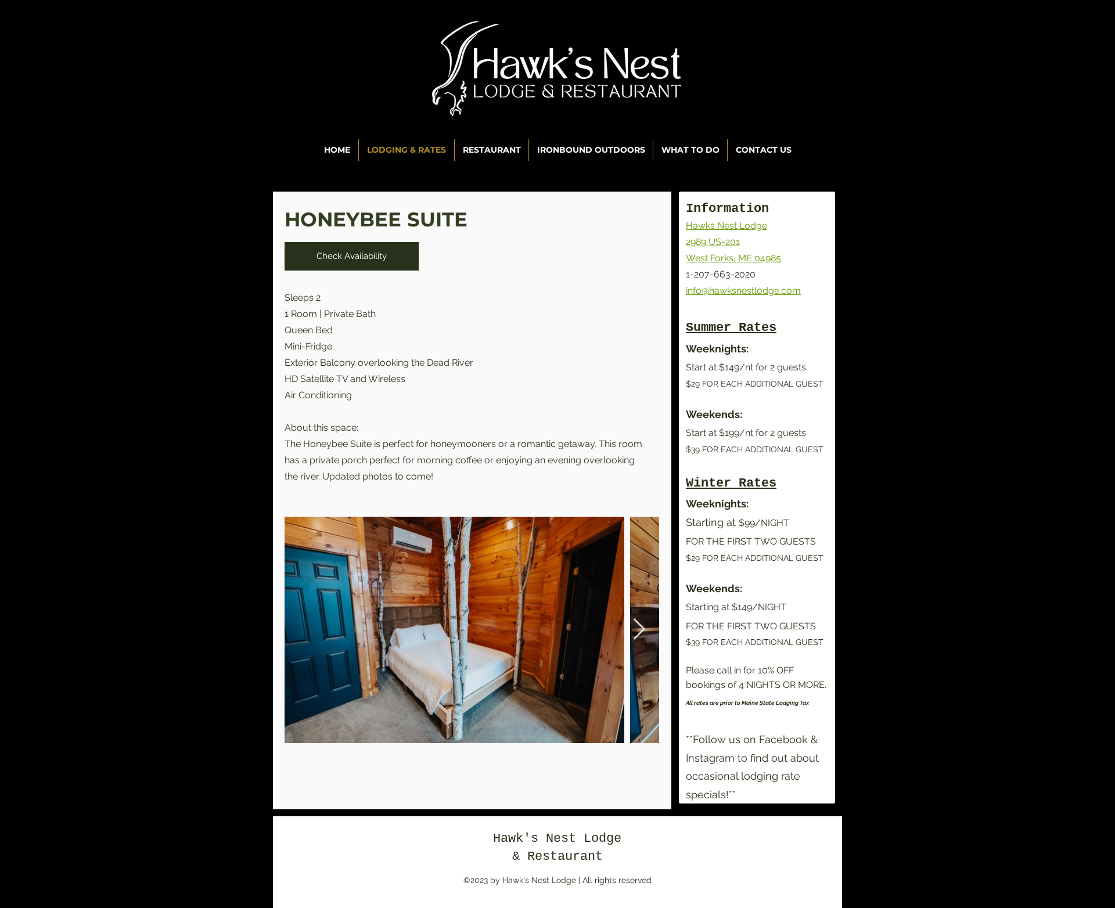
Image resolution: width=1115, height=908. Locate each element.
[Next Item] (639, 629)
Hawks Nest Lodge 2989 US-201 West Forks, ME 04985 (733, 242)
